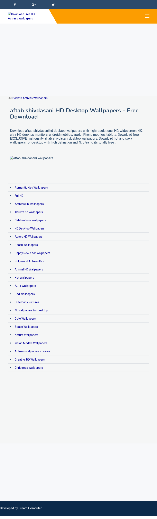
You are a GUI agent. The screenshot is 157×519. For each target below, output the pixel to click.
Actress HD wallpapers (29, 204)
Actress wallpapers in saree (32, 351)
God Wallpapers (25, 294)
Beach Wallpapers (26, 244)
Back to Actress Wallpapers (30, 98)
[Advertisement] (78, 52)
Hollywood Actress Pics (30, 261)
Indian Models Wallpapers (31, 343)
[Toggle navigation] (147, 16)
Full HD (19, 195)
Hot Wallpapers (24, 277)
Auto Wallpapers (25, 285)
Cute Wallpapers (25, 318)
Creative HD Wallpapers (30, 359)
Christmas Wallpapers (29, 367)
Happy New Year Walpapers (32, 253)
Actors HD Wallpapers (29, 236)
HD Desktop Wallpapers (30, 228)
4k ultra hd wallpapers (29, 212)
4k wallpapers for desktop (31, 310)
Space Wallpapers (26, 326)
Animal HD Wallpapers (29, 269)
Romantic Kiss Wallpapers (31, 187)
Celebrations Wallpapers (30, 220)
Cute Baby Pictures (27, 302)
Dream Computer (30, 508)
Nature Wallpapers (26, 335)
